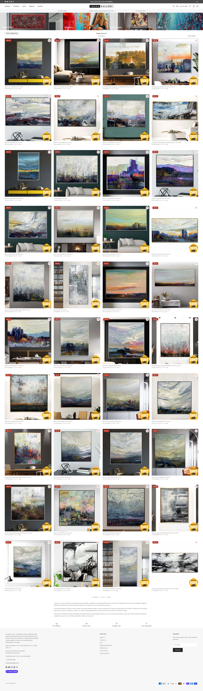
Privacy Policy (104, 650)
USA (197, 1)
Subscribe (178, 650)
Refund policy (104, 648)
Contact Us (103, 640)
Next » (109, 597)
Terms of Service (104, 653)
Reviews (40, 6)
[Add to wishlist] (49, 40)
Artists (24, 6)
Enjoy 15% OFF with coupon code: (99, 1)
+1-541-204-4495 (183, 6)
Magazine (32, 6)
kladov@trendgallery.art (12, 663)
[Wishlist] (190, 6)
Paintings (7, 6)
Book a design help (11, 33)
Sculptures (16, 6)
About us (102, 637)
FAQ (101, 642)
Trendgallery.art (12, 683)
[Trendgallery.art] (101, 6)
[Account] (193, 6)
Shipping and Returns (106, 645)
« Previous (95, 597)
